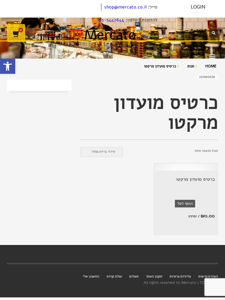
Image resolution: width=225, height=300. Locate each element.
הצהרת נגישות (208, 276)
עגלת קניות (114, 276)
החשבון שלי (91, 276)
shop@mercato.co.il (125, 7)
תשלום (134, 276)
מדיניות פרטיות (180, 276)
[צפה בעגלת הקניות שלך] (16, 33)
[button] (7, 66)
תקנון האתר (154, 276)
